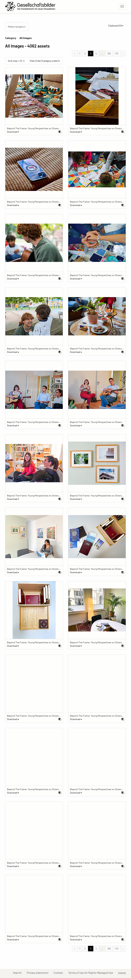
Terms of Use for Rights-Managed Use (92, 972)
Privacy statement (39, 972)
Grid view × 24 (15, 60)
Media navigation (17, 26)
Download (12, 131)
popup (123, 972)
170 (116, 53)
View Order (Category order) (44, 60)
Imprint (18, 972)
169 (109, 53)
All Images (25, 37)
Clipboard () (115, 25)
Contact (60, 972)
